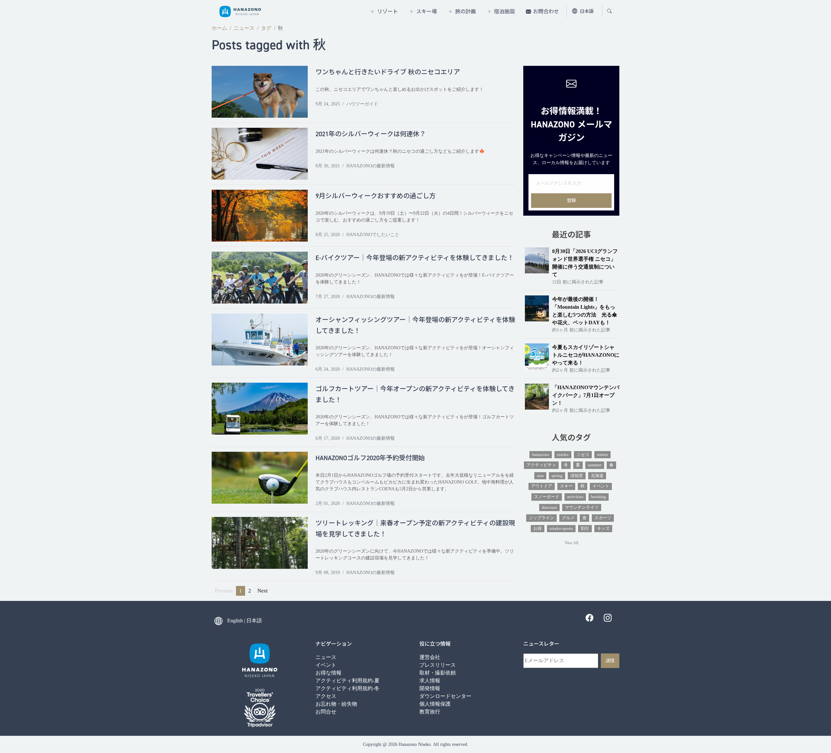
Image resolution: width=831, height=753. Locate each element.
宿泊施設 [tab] (504, 11)
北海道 (597, 475)
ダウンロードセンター (445, 696)
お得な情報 (328, 672)
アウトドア (541, 486)
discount (549, 507)
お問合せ (326, 711)
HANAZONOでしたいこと (372, 234)
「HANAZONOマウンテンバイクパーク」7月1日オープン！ (585, 395)
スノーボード (546, 497)
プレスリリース (437, 665)
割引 (585, 528)
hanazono (540, 454)
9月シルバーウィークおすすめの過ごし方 (376, 196)
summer (595, 465)
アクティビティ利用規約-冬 (347, 688)
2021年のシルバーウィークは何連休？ (371, 134)
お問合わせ (546, 11)
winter (602, 454)
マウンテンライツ (582, 507)
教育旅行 (429, 711)
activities (575, 497)
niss (540, 475)
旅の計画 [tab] (465, 11)
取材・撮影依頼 (437, 672)
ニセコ (583, 454)
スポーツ (602, 518)
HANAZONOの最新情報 (370, 165)
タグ (266, 28)
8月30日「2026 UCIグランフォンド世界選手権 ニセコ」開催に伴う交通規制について (585, 262)
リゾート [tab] (387, 11)
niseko (563, 454)
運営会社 (429, 657)
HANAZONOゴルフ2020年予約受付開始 (370, 458)
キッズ (603, 528)
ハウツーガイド (362, 104)
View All (571, 543)
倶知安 (576, 475)
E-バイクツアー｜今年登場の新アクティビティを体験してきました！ (415, 258)
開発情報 (429, 688)
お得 (537, 528)
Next (262, 590)
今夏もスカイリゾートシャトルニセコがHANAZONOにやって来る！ (585, 354)
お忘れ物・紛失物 (336, 704)
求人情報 (429, 680)
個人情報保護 (435, 704)
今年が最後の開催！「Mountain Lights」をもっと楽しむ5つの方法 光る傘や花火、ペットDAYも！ (584, 310)
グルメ (568, 518)
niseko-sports (561, 528)
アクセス (326, 696)
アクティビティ (541, 465)
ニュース (244, 28)
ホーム (219, 28)
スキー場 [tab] (426, 11)
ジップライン (541, 518)
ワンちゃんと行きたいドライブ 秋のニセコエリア (388, 72)
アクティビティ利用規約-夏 (347, 680)
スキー (566, 486)
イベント (600, 486)
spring (557, 475)
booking (598, 497)
